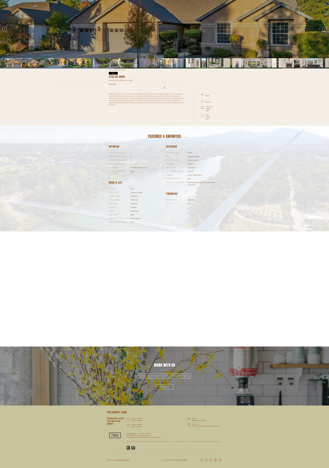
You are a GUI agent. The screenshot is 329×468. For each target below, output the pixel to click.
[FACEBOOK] (201, 460)
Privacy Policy (181, 460)
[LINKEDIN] (211, 460)
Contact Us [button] (164, 387)
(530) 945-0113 (136, 426)
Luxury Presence (122, 460)
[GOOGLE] (220, 460)
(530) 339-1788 (136, 420)
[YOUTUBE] (215, 460)
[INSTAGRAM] (206, 460)
